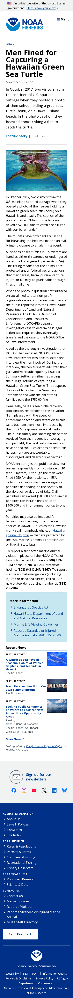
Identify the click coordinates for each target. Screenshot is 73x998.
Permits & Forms (19, 852)
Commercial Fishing (21, 857)
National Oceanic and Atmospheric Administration (35, 988)
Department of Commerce (35, 983)
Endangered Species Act (31, 607)
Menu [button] (65, 19)
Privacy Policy (44, 978)
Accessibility (11, 973)
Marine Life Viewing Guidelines (36, 624)
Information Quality (54, 973)
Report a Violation (20, 906)
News (10, 43)
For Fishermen (13, 841)
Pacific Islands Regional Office (44, 746)
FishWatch (14, 830)
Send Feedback (20, 934)
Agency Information (18, 813)
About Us (13, 819)
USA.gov (62, 978)
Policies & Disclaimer (18, 978)
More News (14, 739)
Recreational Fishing (21, 862)
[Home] (23, 23)
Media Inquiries (18, 901)
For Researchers (15, 874)
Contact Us (11, 890)
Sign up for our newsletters (38, 776)
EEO (25, 973)
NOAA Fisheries (36, 993)
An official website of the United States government (36, 5)
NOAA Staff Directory (22, 922)
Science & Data (17, 884)
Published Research (21, 879)
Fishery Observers (20, 868)
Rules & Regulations (21, 846)
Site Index (14, 835)
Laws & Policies (18, 824)
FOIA (35, 973)
